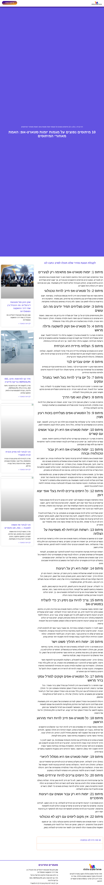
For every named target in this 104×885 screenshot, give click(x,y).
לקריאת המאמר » (24, 323)
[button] (39, 840)
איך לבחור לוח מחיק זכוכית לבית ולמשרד (44, 883)
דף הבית (80, 127)
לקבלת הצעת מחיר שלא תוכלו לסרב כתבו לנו (70, 262)
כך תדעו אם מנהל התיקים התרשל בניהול (44, 875)
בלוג (73, 127)
